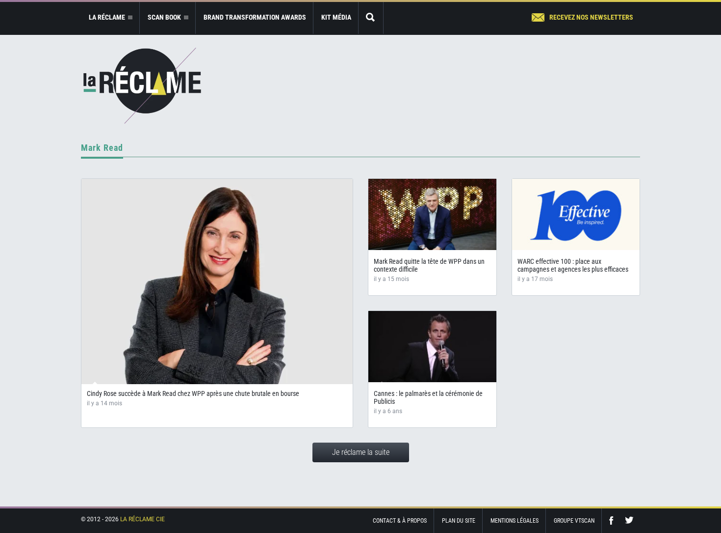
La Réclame (142, 86)
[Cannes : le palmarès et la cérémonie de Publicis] (432, 346)
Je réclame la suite (360, 452)
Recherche (371, 18)
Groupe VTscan (574, 520)
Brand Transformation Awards (255, 17)
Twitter (629, 520)
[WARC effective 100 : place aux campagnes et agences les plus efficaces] (576, 214)
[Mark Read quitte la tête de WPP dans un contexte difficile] (432, 214)
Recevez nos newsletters (591, 17)
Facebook (613, 520)
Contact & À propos (400, 520)
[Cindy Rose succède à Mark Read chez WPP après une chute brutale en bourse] (217, 281)
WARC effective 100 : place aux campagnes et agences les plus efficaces (572, 265)
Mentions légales (514, 520)
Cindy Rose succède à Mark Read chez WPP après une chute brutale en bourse (193, 393)
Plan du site (458, 520)
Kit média (336, 17)
